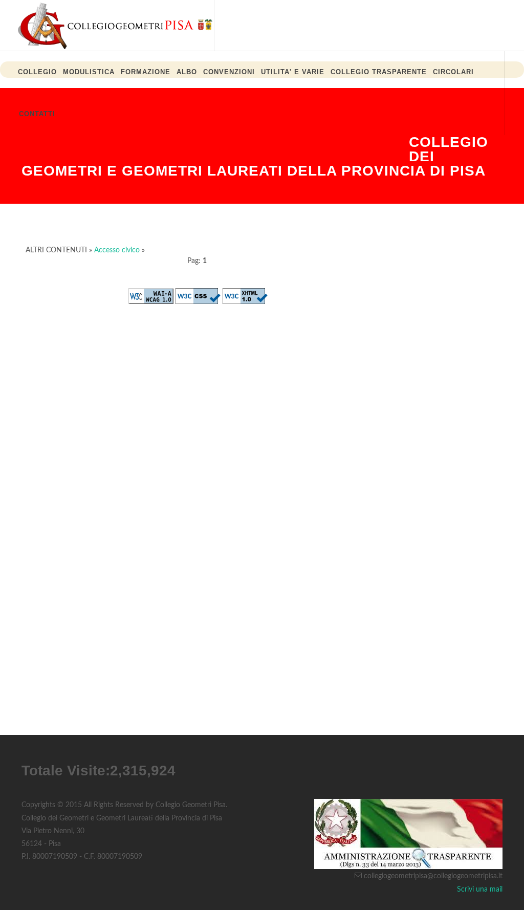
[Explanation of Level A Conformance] (150, 295)
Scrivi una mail (480, 889)
